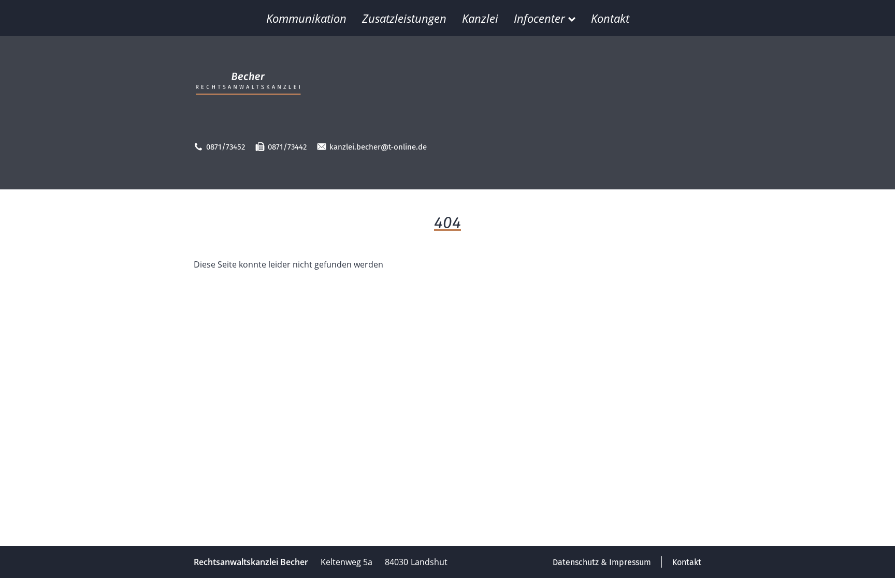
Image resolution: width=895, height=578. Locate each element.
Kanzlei (480, 18)
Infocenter (539, 18)
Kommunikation (306, 18)
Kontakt (610, 18)
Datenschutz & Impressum (602, 562)
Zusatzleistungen (404, 18)
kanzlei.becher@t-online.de (378, 147)
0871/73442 (287, 147)
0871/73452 (225, 147)
